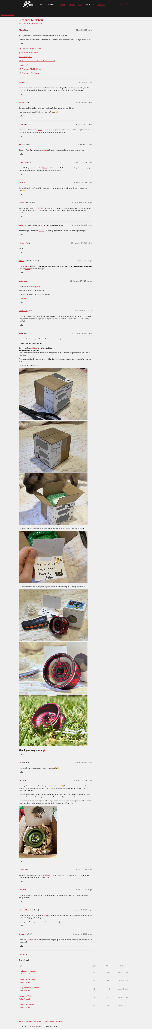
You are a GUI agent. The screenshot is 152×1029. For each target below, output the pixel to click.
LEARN (62, 5)
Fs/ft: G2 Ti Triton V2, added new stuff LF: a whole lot (37, 61)
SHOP (40, 5)
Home (21, 1021)
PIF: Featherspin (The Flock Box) (30, 69)
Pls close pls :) (23, 65)
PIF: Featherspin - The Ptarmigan (29, 73)
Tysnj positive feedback (27, 971)
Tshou (25, 266)
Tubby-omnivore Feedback (29, 988)
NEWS (80, 5)
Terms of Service (48, 1021)
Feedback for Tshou (31, 19)
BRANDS (51, 5)
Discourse (30, 1026)
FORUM (72, 5)
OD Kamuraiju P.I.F (25, 57)
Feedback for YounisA (27, 979)
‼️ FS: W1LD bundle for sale (28, 53)
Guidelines (37, 1021)
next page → (23, 954)
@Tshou (39, 130)
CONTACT (101, 5)
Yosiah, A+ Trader (25, 996)
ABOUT (88, 5)
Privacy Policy (60, 1021)
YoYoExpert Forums (7, 15)
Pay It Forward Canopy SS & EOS (30, 48)
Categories (28, 1021)
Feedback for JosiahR (27, 1004)
